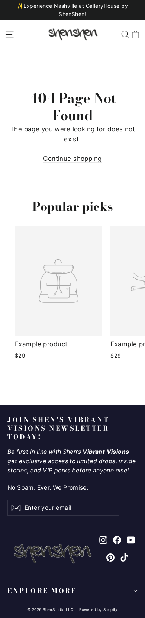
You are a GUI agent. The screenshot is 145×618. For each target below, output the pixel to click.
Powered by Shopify (98, 609)
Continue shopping (72, 158)
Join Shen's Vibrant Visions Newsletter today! (58, 428)
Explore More (42, 591)
